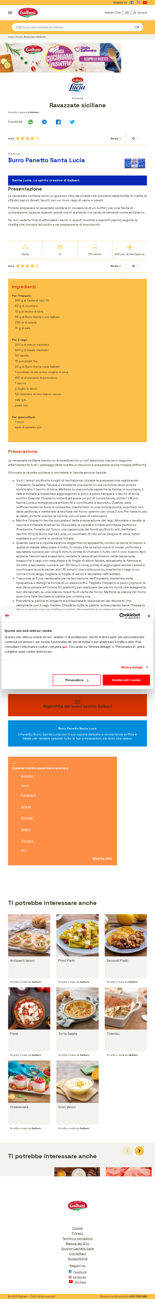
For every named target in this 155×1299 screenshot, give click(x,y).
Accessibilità (77, 1259)
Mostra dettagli (132, 667)
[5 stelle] (37, 138)
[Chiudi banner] (149, 615)
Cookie (77, 1228)
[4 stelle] (32, 138)
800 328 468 (138, 1296)
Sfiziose (27, 818)
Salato (25, 829)
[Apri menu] (10, 12)
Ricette (19, 37)
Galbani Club (113, 12)
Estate (26, 807)
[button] (139, 1150)
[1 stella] (17, 138)
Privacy (77, 1233)
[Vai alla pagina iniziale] (28, 12)
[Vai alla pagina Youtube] (145, 2)
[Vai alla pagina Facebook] (132, 2)
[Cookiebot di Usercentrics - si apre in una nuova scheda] (122, 616)
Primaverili (28, 795)
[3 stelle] (27, 138)
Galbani (11, 37)
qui (64, 646)
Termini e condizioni (77, 1238)
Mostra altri (102, 858)
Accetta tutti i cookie (126, 680)
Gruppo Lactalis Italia (77, 1248)
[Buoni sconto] (128, 12)
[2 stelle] (22, 138)
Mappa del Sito (77, 1243)
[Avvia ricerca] (135, 27)
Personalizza (74, 680)
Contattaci (77, 1254)
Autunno (27, 776)
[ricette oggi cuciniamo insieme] (77, 57)
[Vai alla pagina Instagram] (138, 2)
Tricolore (27, 841)
